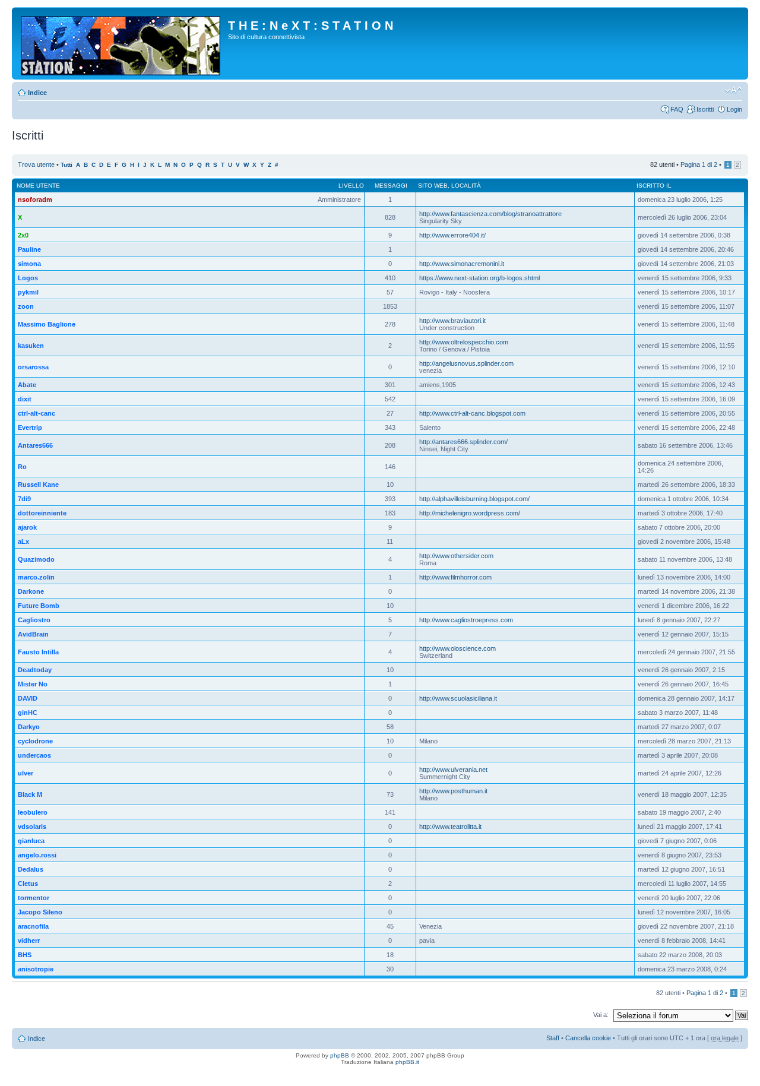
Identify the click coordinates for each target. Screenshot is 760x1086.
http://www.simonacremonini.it (461, 263)
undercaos (34, 755)
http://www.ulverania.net (453, 769)
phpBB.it (407, 1062)
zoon (26, 306)
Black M (30, 794)
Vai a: (601, 1014)
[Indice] (121, 43)
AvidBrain (33, 634)
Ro (22, 466)
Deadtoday (35, 669)
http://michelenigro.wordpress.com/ (469, 513)
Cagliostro (34, 619)
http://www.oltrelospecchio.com (463, 342)
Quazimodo (36, 559)
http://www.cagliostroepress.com (466, 619)
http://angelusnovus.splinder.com (466, 363)
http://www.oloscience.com (457, 648)
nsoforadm (35, 199)
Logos (28, 277)
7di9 (24, 498)
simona (29, 263)
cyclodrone (35, 741)
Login (734, 109)
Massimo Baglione (46, 324)
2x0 (23, 235)
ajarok (27, 527)
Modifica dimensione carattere (733, 90)
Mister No (33, 684)
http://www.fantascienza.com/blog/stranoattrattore (490, 213)
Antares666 (35, 445)
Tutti (66, 165)
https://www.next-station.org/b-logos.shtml (479, 277)
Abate (27, 384)
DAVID (27, 698)
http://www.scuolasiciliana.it (458, 698)
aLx (23, 541)
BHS (24, 954)
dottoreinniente (42, 513)
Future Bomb (38, 605)
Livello (351, 185)
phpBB (339, 1055)
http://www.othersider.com (456, 555)
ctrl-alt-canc (36, 413)
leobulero (33, 812)
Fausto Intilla (38, 652)
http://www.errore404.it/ (452, 235)
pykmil (28, 292)
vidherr (29, 940)
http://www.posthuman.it (453, 790)
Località (466, 185)
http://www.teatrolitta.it (450, 826)
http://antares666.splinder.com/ (463, 441)
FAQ (676, 109)
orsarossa (33, 367)
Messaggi (391, 185)
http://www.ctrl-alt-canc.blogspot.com (472, 413)
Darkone (31, 591)
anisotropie (35, 969)
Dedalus (30, 869)
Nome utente (38, 185)
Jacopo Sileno (40, 912)
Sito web (433, 185)
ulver (25, 773)
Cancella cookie (588, 1037)
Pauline (29, 249)
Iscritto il (654, 185)
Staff (552, 1037)
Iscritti (705, 109)
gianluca (31, 840)
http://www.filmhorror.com (455, 577)
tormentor (33, 897)
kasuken (31, 345)
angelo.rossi (37, 855)
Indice (37, 92)
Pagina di (698, 164)
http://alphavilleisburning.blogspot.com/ (474, 498)
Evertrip (30, 427)
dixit (24, 399)
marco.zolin (36, 577)
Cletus (28, 883)
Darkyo (29, 726)
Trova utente (36, 164)
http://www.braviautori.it (452, 320)
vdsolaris (32, 826)
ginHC (27, 712)
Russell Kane (38, 484)
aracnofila (33, 926)
